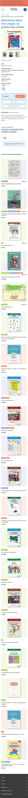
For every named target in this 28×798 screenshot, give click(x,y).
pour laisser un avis (14, 143)
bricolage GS (13, 132)
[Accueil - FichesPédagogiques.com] (14, 9)
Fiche (7, 14)
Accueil (3, 14)
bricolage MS (5, 132)
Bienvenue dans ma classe (16, 129)
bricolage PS (5, 129)
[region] (14, 40)
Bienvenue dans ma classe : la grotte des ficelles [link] (12, 16)
